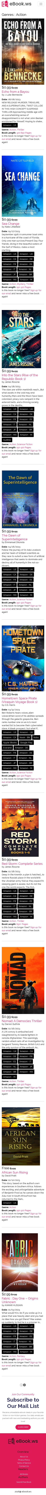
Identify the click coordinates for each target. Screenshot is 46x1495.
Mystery (21, 284)
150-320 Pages (24, 287)
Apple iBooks (10, 742)
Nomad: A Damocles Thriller (22, 1021)
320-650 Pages (24, 133)
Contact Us (24, 1466)
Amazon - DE (26, 259)
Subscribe (23, 1427)
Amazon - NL (25, 269)
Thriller (20, 129)
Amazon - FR (9, 264)
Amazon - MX (10, 279)
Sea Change (10, 223)
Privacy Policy (24, 1460)
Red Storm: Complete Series (22, 863)
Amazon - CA (9, 259)
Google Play (26, 742)
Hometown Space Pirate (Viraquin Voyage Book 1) (19, 700)
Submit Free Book (24, 1482)
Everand (7, 747)
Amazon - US (9, 125)
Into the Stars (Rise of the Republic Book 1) (20, 376)
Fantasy (21, 1356)
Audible (7, 440)
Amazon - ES (25, 264)
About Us (24, 1457)
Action (12, 129)
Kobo (36, 737)
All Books (24, 1474)
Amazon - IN (26, 279)
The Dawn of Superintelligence (14, 537)
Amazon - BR (25, 274)
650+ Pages (22, 924)
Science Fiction (24, 444)
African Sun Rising (15, 1172)
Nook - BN (25, 737)
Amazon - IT (9, 269)
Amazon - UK (26, 254)
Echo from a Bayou (15, 91)
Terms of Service (24, 1463)
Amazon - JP (9, 274)
